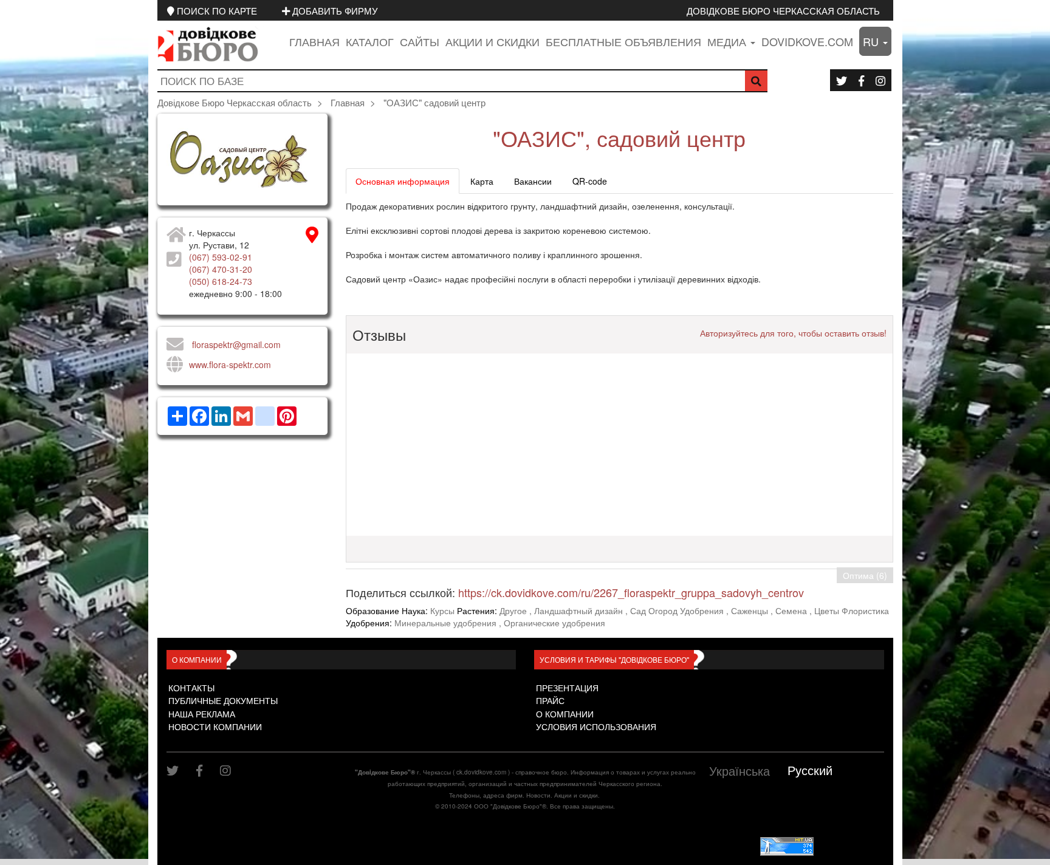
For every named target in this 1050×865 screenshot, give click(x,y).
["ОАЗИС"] (242, 159)
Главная (314, 41)
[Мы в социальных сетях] (841, 80)
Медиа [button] (728, 41)
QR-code (589, 181)
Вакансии (533, 181)
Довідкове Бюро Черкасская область (783, 10)
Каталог (370, 41)
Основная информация (402, 181)
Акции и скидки (492, 41)
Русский (809, 770)
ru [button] (872, 41)
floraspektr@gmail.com (236, 344)
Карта (481, 181)
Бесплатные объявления (623, 41)
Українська (739, 770)
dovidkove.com (807, 41)
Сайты (419, 41)
